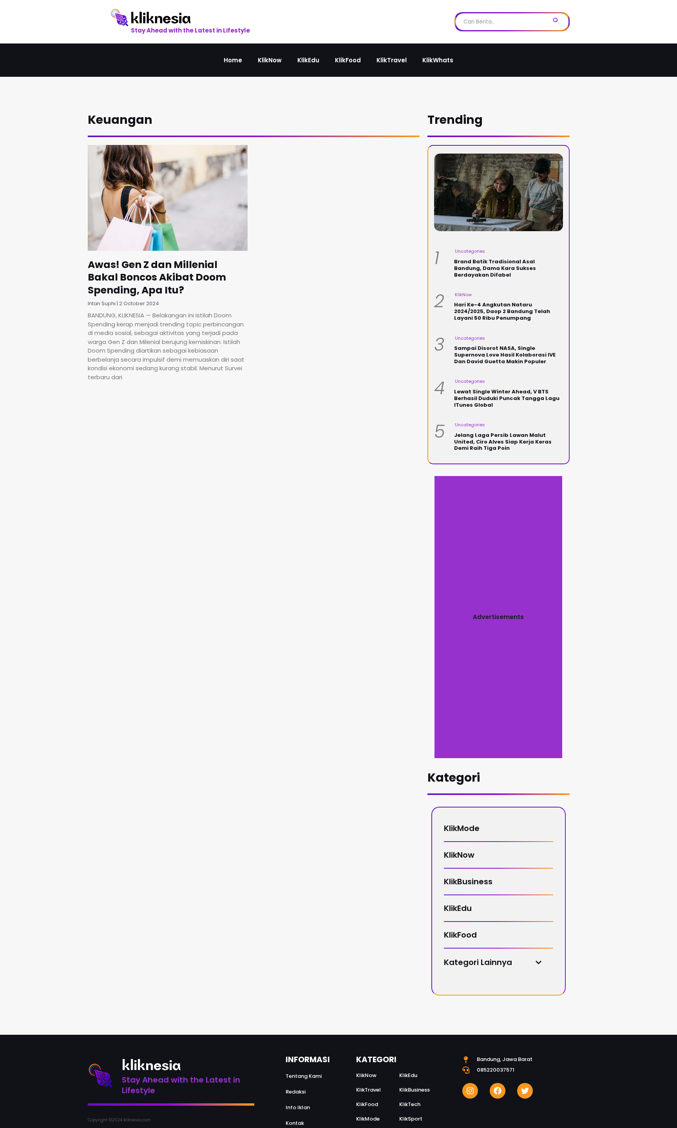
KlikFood (348, 60)
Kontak (295, 1123)
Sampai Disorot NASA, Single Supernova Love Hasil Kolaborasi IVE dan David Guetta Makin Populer (505, 354)
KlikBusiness (468, 881)
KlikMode (462, 828)
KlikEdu (308, 60)
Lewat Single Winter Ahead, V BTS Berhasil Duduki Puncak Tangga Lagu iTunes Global (506, 398)
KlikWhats (437, 60)
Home (233, 60)
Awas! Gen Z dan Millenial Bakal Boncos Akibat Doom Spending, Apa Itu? (157, 277)
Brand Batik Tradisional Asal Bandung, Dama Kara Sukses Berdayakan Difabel (495, 268)
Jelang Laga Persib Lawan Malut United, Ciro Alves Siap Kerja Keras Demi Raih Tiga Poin (503, 441)
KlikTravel (392, 60)
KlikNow (270, 60)
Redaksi (296, 1091)
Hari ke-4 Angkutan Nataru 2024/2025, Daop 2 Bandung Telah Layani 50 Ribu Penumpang (502, 311)
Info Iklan (298, 1107)
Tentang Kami (304, 1076)
